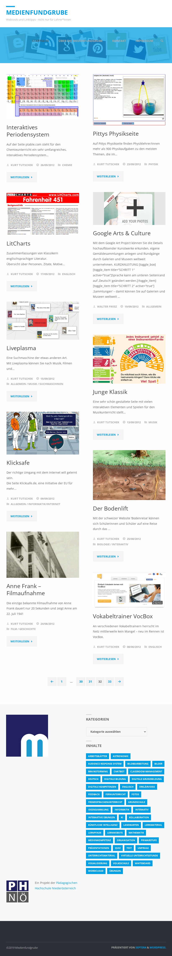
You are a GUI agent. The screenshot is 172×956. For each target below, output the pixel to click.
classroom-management (146, 771)
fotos (135, 794)
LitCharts (18, 243)
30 (81, 681)
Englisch (68, 274)
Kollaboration (139, 817)
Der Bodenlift (110, 508)
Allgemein (154, 306)
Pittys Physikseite (116, 133)
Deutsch (93, 779)
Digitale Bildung (115, 779)
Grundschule (136, 802)
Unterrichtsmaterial (101, 855)
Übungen (115, 870)
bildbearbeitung (138, 763)
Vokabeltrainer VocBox (123, 616)
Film (14, 629)
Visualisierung (97, 863)
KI (122, 817)
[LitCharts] (43, 214)
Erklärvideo (147, 786)
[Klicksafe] (43, 433)
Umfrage (143, 847)
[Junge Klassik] (129, 358)
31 (90, 681)
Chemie (67, 165)
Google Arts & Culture (122, 233)
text (129, 847)
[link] (162, 41)
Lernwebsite (115, 832)
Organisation (126, 840)
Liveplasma (21, 348)
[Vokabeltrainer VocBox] (129, 590)
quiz (118, 847)
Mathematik (136, 832)
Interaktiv (120, 544)
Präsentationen (98, 847)
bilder (158, 763)
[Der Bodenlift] (129, 475)
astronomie (120, 756)
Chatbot (119, 771)
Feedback (94, 794)
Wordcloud (95, 870)
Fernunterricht (116, 794)
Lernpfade (94, 832)
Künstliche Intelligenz (102, 824)
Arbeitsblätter (97, 756)
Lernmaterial (153, 824)
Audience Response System (104, 763)
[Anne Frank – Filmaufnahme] (43, 555)
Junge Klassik (110, 392)
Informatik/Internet (44, 504)
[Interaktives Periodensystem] (43, 96)
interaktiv (142, 809)
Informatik (122, 809)
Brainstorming (98, 771)
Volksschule (121, 863)
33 (109, 681)
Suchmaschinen (51, 384)
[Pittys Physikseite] (129, 99)
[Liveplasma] (43, 321)
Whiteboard (142, 863)
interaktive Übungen (101, 817)
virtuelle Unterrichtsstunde (139, 855)
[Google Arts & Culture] (129, 208)
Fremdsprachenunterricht (105, 802)
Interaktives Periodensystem (28, 130)
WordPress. (158, 947)
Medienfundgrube (37, 12)
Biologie (103, 544)
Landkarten (131, 824)
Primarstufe (149, 840)
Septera (140, 947)
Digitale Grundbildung (147, 779)
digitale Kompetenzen (102, 786)
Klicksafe (18, 462)
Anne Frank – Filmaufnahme (26, 589)
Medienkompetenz (99, 840)
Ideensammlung (98, 809)
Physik (153, 164)
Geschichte (27, 629)
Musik (32, 384)
